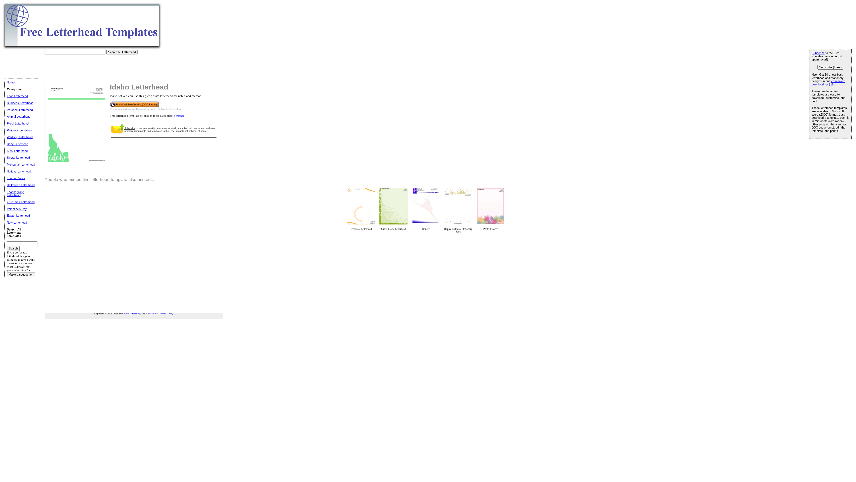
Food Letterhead (17, 96)
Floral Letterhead (18, 123)
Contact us (152, 313)
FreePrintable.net (178, 131)
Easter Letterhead (18, 215)
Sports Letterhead (18, 157)
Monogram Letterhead (21, 164)
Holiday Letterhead (19, 171)
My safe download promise (122, 109)
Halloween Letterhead (21, 185)
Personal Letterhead (20, 110)
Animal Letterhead (18, 116)
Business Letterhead (20, 103)
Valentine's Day (17, 209)
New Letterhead (17, 222)
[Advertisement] (85, 64)
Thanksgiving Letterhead (15, 193)
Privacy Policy (166, 313)
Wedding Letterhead (20, 137)
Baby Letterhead (17, 144)
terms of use (176, 109)
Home (10, 82)
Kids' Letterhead (17, 151)
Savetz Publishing (131, 313)
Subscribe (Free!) (830, 67)
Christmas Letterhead (21, 202)
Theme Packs (16, 178)
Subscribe (129, 128)
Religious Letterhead (20, 130)
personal (179, 115)
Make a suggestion (21, 274)
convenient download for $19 (828, 82)
